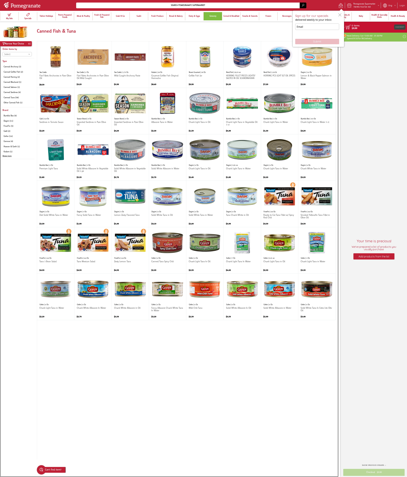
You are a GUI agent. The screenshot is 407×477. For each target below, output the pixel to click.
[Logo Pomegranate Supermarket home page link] (22, 5)
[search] (303, 5)
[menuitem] (9, 16)
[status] (355, 26)
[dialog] (318, 29)
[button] (341, 5)
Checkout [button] (399, 27)
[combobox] (191, 5)
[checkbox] (17, 67)
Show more (7, 156)
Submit (317, 41)
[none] (55, 64)
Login (402, 5)
